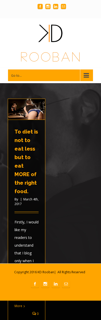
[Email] (63, 6)
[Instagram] (48, 6)
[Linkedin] (55, 6)
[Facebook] (40, 6)
